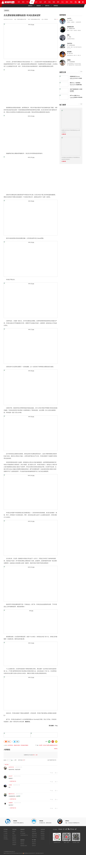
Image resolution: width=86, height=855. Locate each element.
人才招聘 (5, 833)
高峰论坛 (14, 840)
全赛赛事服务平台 (24, 835)
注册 (36, 754)
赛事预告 (56, 5)
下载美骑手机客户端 (52, 760)
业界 (45, 2)
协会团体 (42, 835)
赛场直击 (39, 5)
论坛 (62, 2)
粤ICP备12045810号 (40, 853)
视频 (54, 2)
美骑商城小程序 (23, 845)
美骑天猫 (22, 841)
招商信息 (34, 843)
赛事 (32, 2)
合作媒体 (42, 837)
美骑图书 (14, 844)
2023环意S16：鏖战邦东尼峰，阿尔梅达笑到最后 (17, 745)
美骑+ (13, 833)
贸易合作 (34, 845)
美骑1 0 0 (22, 831)
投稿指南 (5, 837)
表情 (15, 760)
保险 (67, 2)
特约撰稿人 (6, 838)
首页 (19, 2)
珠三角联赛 (22, 833)
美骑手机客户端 (13, 781)
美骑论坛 (14, 837)
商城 (71, 2)
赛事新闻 (30, 5)
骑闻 (23, 2)
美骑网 (13, 831)
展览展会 (42, 833)
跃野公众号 (34, 837)
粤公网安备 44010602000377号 (29, 853)
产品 (27, 2)
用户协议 (5, 835)
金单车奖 (14, 842)
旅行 (36, 2)
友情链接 (42, 838)
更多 (81, 71)
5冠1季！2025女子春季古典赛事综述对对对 (48, 745)
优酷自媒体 (34, 833)
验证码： (5, 760)
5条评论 (55, 748)
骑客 (58, 2)
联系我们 (5, 831)
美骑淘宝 (22, 843)
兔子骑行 (14, 835)
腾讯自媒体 (34, 835)
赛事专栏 (47, 5)
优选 (49, 2)
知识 (41, 2)
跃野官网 (34, 831)
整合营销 (34, 841)
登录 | (34, 754)
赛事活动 (42, 831)
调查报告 (14, 838)
